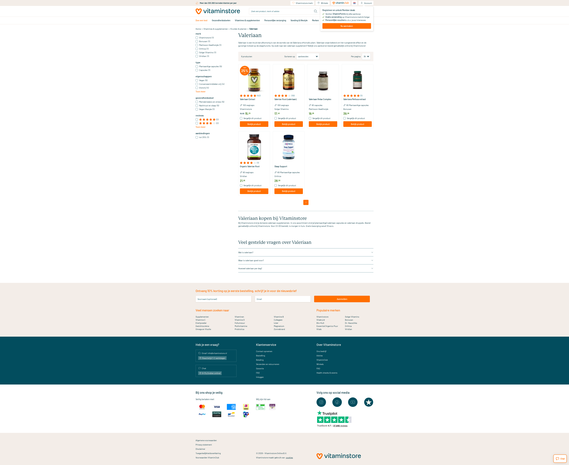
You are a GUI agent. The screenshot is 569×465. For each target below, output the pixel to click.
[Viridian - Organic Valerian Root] (254, 147)
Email (259, 299)
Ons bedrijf (321, 351)
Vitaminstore (246, 109)
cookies (289, 457)
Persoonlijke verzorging (275, 20)
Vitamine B (279, 316)
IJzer (276, 323)
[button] (254, 95)
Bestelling (260, 355)
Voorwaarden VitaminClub (207, 457)
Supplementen (202, 316)
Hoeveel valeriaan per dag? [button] (250, 268)
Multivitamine (241, 326)
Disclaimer (200, 449)
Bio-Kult (320, 323)
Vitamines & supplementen (247, 20)
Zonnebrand (279, 329)
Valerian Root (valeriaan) (285, 99)
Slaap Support (280, 166)
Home (198, 29)
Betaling (259, 360)
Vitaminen (239, 316)
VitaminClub (322, 360)
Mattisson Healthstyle (318, 109)
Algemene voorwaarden (206, 440)
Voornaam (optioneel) (207, 299)
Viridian (243, 176)
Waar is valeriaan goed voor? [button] (251, 260)
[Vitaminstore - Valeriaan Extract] (254, 80)
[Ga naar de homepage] (218, 11)
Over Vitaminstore (329, 344)
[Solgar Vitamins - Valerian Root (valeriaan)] (288, 80)
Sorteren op (289, 56)
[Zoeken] (315, 11)
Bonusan (347, 109)
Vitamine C (201, 320)
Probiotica (239, 329)
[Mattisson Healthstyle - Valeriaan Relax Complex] (323, 80)
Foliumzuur (240, 323)
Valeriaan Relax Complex (320, 99)
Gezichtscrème (202, 326)
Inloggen (260, 377)
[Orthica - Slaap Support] (288, 147)
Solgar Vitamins (281, 109)
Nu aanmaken (347, 26)
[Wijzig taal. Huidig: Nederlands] (354, 3)
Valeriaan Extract (247, 99)
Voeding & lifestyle (299, 20)
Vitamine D (240, 320)
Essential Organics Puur (327, 326)
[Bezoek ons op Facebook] (337, 402)
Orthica (277, 176)
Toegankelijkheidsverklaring (208, 453)
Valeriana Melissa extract (354, 99)
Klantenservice (266, 344)
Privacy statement (204, 444)
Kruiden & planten (238, 29)
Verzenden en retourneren (267, 364)
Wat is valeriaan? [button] (245, 252)
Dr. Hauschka (351, 323)
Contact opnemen (264, 351)
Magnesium (279, 326)
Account (368, 3)
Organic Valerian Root (250, 166)
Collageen (278, 320)
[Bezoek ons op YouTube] (353, 402)
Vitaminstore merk (304, 3)
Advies (320, 355)
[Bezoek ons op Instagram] (321, 402)
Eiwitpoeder (201, 323)
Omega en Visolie (203, 329)
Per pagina (356, 56)
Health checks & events (327, 372)
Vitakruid (321, 320)
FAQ (258, 372)
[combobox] (284, 11)
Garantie (260, 368)
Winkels (324, 3)
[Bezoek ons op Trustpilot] (368, 402)
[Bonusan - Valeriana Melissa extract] (357, 80)
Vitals (319, 329)
